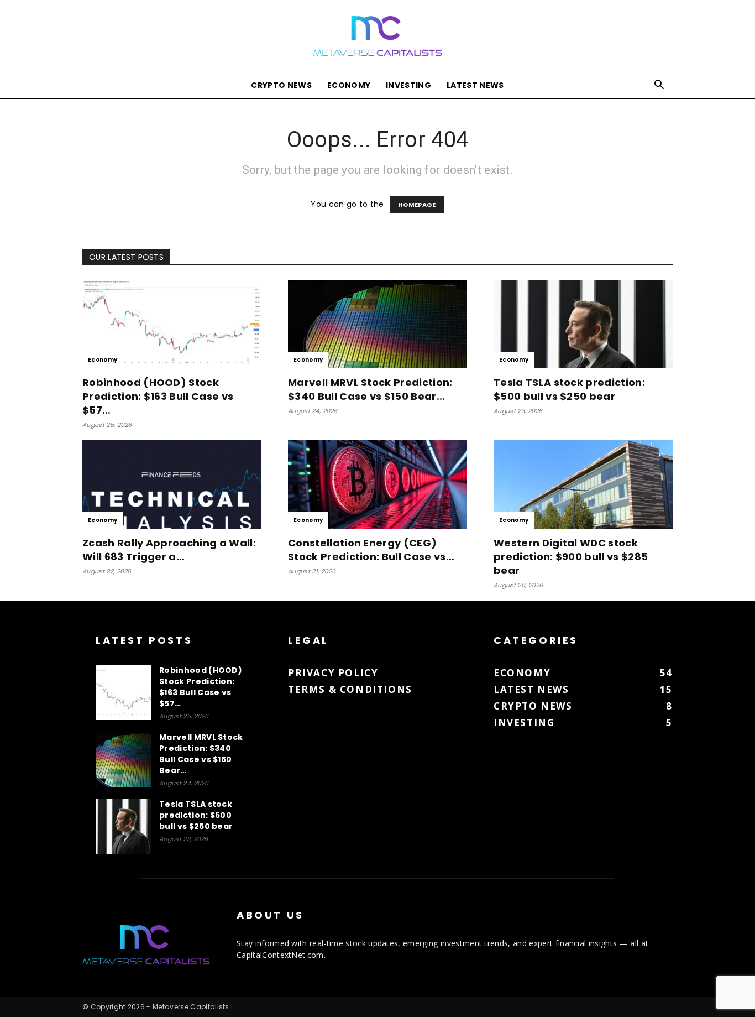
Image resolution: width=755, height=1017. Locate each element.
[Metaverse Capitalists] (377, 37)
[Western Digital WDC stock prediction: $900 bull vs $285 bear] (583, 484)
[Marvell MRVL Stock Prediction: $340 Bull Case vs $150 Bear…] (377, 324)
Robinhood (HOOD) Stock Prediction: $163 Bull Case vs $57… (157, 396)
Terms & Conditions (350, 689)
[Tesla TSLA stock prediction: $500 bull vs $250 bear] (583, 324)
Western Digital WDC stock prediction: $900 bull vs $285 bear (571, 556)
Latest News (475, 85)
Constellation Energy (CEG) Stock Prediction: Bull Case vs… (371, 550)
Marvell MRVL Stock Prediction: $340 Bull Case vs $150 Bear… (370, 389)
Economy (348, 85)
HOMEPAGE (417, 204)
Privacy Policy (333, 672)
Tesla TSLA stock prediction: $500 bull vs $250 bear (569, 389)
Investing (408, 85)
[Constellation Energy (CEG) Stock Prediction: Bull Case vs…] (377, 484)
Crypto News (281, 85)
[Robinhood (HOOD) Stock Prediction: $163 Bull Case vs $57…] (171, 324)
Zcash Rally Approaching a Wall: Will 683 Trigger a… (169, 550)
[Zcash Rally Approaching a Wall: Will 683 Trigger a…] (171, 484)
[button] (659, 86)
